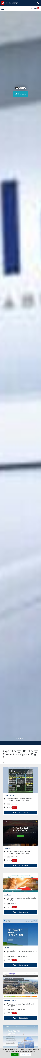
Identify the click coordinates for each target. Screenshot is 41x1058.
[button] (16, 739)
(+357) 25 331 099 (21, 813)
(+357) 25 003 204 (21, 965)
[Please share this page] (4, 762)
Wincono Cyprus (10, 1001)
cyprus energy (12, 3)
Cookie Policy (25, 1055)
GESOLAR (7, 895)
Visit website (21, 94)
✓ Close (14, 1055)
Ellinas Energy (9, 795)
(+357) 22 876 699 (21, 1018)
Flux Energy (8, 848)
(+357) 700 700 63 (21, 866)
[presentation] (4, 377)
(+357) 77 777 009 (21, 912)
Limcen (6, 948)
